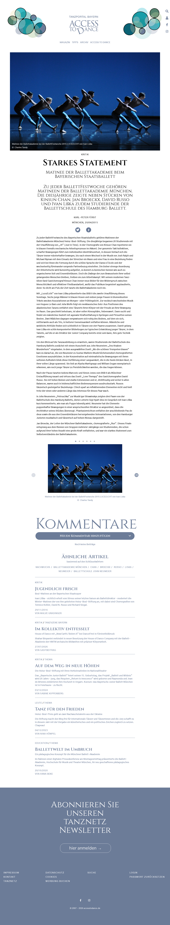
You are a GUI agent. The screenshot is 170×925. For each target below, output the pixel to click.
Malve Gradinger (51, 613)
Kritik (85, 155)
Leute (38, 703)
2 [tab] (79, 441)
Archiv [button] (84, 42)
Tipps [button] (75, 42)
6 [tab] (94, 441)
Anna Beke (46, 774)
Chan (93, 567)
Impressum (11, 873)
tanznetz (10, 881)
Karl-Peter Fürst (85, 217)
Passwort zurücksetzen (147, 877)
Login (134, 873)
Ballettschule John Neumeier (92, 571)
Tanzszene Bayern (56, 623)
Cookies (51, 877)
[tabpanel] (85, 474)
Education (41, 743)
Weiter (137, 475)
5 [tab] (90, 441)
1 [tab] (75, 441)
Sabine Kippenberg (51, 694)
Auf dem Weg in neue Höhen (67, 666)
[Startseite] (26, 23)
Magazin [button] (65, 42)
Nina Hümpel (48, 734)
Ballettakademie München (70, 567)
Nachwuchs (43, 567)
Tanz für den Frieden (59, 709)
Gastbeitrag (48, 650)
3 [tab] (83, 441)
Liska (128, 567)
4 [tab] (87, 441)
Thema (49, 659)
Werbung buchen (58, 881)
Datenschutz (55, 873)
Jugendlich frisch (56, 589)
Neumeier (64, 571)
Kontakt (9, 877)
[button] (77, 229)
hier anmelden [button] (85, 848)
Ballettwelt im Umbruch (63, 749)
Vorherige (33, 475)
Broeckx (105, 567)
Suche (91, 873)
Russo (118, 567)
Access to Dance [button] (100, 42)
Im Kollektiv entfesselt (62, 629)
